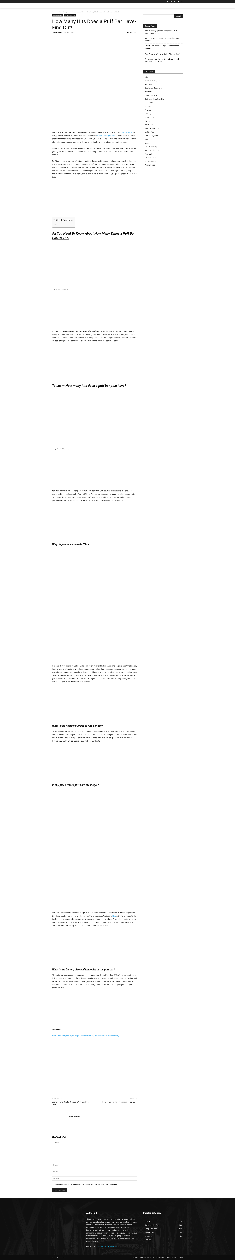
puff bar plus (126, 132)
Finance (148, 110)
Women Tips (150, 165)
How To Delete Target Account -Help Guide (119, 1102)
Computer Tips (151, 95)
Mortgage (149, 139)
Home (54, 12)
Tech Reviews (150, 157)
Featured (148, 106)
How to (147, 121)
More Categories (64, 12)
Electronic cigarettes (106, 135)
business (148, 91)
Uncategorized (151, 161)
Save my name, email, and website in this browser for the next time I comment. (86, 1184)
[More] (77, 37)
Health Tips (149, 117)
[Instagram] (171, 1)
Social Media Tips (78, 12)
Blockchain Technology (154, 88)
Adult (147, 77)
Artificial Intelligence (153, 80)
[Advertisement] (94, 113)
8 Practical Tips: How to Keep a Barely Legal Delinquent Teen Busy (162, 60)
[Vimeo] (178, 1)
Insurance (149, 124)
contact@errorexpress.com (107, 1246)
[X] (174, 1)
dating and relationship (154, 99)
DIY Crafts (149, 102)
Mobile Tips (149, 132)
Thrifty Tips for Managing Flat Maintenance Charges (162, 47)
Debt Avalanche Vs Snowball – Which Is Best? (162, 54)
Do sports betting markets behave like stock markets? (162, 39)
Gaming (148, 113)
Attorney (148, 84)
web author (58, 32)
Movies (147, 143)
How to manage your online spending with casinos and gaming (161, 32)
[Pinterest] (65, 37)
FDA (114, 916)
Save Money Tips (151, 146)
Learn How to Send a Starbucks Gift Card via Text (70, 1103)
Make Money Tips (152, 128)
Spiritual (148, 154)
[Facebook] (167, 1)
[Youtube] (181, 1)
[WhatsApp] (71, 37)
